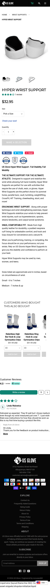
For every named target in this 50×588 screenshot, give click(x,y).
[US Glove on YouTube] (28, 571)
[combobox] (12, 348)
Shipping (25, 527)
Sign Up (42, 563)
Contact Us (25, 500)
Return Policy (25, 510)
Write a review (18, 392)
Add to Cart (12, 354)
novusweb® (38, 578)
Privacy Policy (25, 517)
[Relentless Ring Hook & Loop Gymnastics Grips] (31, 321)
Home (4, 15)
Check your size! (9, 121)
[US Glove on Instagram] (24, 571)
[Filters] (41, 392)
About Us (25, 514)
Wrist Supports (19, 15)
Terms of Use (25, 520)
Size (3, 109)
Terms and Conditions (25, 523)
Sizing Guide (25, 507)
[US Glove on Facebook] (20, 571)
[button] (8, 94)
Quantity (5, 127)
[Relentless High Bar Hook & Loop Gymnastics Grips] (12, 321)
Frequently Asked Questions (25, 504)
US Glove (17, 578)
